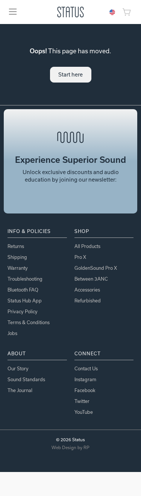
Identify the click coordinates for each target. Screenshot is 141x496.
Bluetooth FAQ (23, 289)
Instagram (85, 379)
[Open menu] (13, 11)
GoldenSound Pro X (95, 268)
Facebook (84, 390)
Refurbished (87, 300)
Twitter (81, 401)
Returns (16, 246)
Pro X (80, 257)
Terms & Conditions (29, 322)
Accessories (87, 289)
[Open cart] (128, 12)
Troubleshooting (25, 278)
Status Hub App (25, 300)
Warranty (18, 268)
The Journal (20, 390)
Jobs (12, 333)
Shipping (17, 257)
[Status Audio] (70, 12)
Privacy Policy (23, 311)
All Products (87, 246)
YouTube (83, 412)
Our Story (18, 368)
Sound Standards (26, 379)
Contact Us (86, 368)
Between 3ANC (91, 278)
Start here (70, 74)
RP (86, 447)
